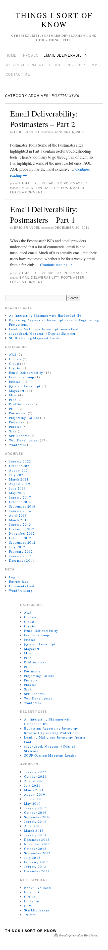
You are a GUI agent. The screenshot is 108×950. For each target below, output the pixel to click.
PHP (12, 408)
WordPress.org (21, 590)
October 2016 (20, 502)
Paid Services (20, 404)
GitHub (30, 896)
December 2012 (22, 529)
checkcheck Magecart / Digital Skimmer (42, 333)
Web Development (25, 65)
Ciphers (15, 359)
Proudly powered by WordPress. (78, 935)
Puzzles (15, 426)
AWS (13, 354)
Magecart (16, 390)
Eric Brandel (27, 132)
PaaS (13, 399)
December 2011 (22, 560)
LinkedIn (31, 901)
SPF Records (19, 435)
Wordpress (17, 444)
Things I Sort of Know (54, 19)
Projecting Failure (24, 417)
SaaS (13, 431)
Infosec (30, 55)
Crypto (15, 368)
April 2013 (18, 515)
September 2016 (22, 506)
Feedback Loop (21, 377)
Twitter (30, 914)
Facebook (32, 892)
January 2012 (20, 556)
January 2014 (20, 511)
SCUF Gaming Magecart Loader (35, 338)
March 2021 (19, 479)
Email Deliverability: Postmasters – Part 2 (44, 118)
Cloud (55, 65)
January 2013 (20, 524)
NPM (28, 905)
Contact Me (18, 74)
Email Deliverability (65, 55)
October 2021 (20, 465)
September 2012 (22, 542)
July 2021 (17, 474)
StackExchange (36, 910)
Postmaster (75, 183)
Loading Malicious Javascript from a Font (44, 329)
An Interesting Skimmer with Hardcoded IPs (45, 315)
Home (11, 55)
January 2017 (20, 497)
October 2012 (20, 538)
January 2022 (20, 461)
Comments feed (21, 586)
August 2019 (19, 484)
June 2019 (17, 488)
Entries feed (19, 581)
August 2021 (19, 470)
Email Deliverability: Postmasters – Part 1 (44, 214)
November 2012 (22, 533)
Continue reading (56, 264)
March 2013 (19, 520)
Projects (77, 65)
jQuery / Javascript (25, 386)
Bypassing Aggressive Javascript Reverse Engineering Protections (51, 730)
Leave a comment (26, 192)
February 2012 (21, 551)
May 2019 (17, 493)
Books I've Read (37, 887)
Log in (14, 577)
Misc (96, 65)
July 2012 (17, 547)
